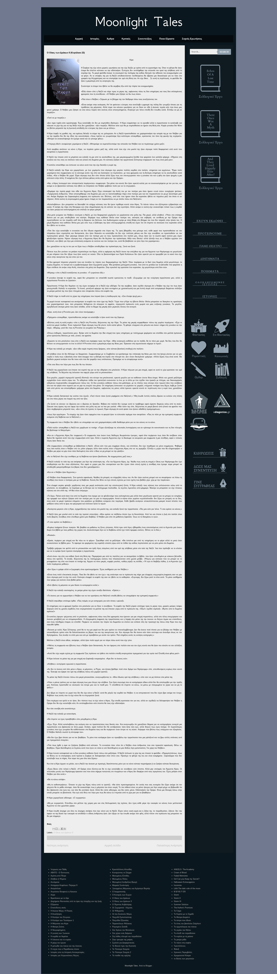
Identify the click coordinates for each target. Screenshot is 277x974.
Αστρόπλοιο (56, 888)
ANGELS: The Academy (184, 869)
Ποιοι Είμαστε (166, 39)
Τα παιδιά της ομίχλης (121, 955)
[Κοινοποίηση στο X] (59, 828)
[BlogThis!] (56, 828)
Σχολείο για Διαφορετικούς (123, 943)
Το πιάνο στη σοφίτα (182, 943)
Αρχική (79, 39)
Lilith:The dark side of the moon (187, 888)
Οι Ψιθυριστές (118, 911)
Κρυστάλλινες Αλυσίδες (122, 869)
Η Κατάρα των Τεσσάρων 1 (62, 920)
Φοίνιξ (176, 949)
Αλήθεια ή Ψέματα (58, 879)
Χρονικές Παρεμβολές (183, 952)
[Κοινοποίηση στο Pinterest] (64, 828)
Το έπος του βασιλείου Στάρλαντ (187, 923)
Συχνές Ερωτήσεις (192, 39)
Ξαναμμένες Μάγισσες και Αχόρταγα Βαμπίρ (131, 888)
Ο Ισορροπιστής (119, 892)
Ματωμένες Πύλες (119, 879)
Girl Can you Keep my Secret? (186, 879)
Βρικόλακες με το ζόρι (60, 898)
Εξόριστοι (55, 904)
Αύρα (53, 895)
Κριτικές (126, 39)
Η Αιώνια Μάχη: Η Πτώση (61, 911)
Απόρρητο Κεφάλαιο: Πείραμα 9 (64, 885)
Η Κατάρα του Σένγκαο (60, 917)
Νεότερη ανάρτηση (57, 845)
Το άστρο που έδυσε (182, 920)
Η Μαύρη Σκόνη (57, 927)
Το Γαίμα (177, 911)
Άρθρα (110, 39)
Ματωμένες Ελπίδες (120, 876)
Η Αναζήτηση (56, 914)
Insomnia (177, 885)
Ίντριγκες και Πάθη (59, 869)
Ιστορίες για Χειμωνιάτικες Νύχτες (65, 955)
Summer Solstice (181, 904)
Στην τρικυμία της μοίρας (122, 939)
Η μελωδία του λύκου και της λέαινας (66, 946)
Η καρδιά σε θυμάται (59, 936)
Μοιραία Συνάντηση (120, 885)
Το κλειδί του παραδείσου (184, 933)
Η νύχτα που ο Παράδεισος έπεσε (65, 949)
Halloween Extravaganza (184, 882)
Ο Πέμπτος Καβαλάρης (122, 904)
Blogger (149, 966)
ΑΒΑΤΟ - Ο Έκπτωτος (60, 872)
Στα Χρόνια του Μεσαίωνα (123, 930)
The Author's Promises (183, 908)
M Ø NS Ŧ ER (180, 892)
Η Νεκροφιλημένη (58, 930)
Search (224, 52)
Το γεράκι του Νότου (182, 930)
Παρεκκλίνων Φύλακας (122, 923)
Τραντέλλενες (179, 946)
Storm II (177, 898)
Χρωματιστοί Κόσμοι (182, 955)
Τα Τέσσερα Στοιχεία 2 (121, 952)
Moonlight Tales (138, 21)
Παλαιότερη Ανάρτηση (169, 845)
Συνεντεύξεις (145, 39)
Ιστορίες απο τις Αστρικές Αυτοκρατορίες (67, 952)
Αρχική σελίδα (112, 845)
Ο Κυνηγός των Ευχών (122, 895)
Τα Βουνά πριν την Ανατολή (124, 946)
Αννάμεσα (55, 882)
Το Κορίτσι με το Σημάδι (184, 914)
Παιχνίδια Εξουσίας (120, 920)
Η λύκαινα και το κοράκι (61, 939)
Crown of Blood (180, 872)
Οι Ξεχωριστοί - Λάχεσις (122, 908)
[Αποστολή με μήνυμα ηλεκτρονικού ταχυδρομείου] (53, 828)
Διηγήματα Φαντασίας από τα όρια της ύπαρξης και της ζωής (76, 901)
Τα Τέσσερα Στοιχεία (120, 949)
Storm (176, 895)
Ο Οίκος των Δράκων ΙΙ (63, 832)
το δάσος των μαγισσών (184, 959)
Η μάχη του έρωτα (58, 943)
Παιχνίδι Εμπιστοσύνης (122, 917)
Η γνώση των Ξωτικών (60, 933)
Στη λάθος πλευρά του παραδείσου (127, 936)
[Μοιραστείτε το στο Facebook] (62, 828)
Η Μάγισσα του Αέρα (59, 923)
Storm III (177, 901)
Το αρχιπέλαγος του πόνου (185, 927)
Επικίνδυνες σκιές (58, 908)
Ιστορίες (94, 39)
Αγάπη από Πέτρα (58, 876)
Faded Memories (181, 876)
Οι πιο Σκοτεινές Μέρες (122, 914)
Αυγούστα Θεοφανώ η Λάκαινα (64, 892)
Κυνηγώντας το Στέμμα (121, 872)
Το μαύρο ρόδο (180, 939)
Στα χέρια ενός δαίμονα (122, 933)
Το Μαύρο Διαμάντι (182, 917)
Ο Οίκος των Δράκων (121, 898)
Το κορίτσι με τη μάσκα (183, 936)
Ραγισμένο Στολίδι (119, 927)
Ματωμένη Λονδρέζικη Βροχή (124, 882)
